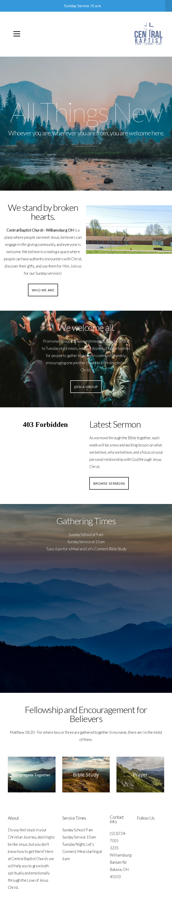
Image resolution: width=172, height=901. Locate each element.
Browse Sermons (109, 483)
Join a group (86, 386)
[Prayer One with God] (140, 792)
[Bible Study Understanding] (86, 792)
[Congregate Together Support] (32, 792)
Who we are (43, 290)
